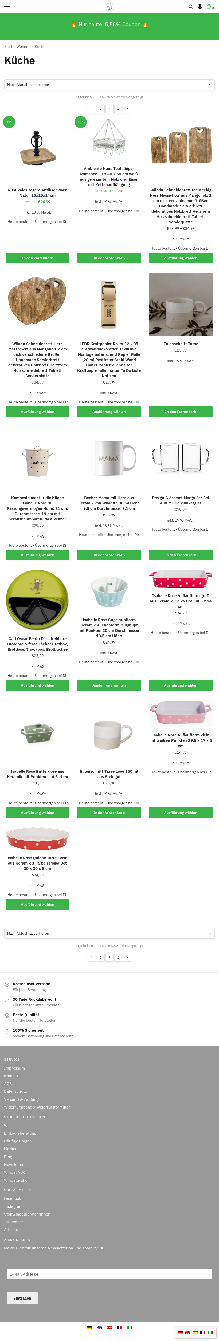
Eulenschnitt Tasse (180, 343)
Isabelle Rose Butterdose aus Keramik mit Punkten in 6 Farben (37, 774)
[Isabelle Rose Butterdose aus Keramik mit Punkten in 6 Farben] (37, 732)
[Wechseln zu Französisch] (120, 1327)
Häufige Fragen (18, 1140)
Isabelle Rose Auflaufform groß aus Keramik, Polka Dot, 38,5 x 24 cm (181, 601)
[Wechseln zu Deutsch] (89, 1327)
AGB (8, 1083)
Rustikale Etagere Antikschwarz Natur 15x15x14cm (37, 192)
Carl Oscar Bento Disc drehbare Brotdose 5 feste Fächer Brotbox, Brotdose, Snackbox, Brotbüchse (37, 644)
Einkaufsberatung (20, 1133)
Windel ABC (14, 1172)
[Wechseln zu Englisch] (99, 1327)
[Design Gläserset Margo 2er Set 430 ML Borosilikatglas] (181, 458)
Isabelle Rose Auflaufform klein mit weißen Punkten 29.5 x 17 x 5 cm (180, 740)
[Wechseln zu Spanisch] (109, 1327)
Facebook (12, 1198)
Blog (8, 1156)
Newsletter (14, 1164)
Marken (11, 1148)
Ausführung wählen (180, 257)
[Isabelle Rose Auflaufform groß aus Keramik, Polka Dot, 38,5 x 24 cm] (181, 579)
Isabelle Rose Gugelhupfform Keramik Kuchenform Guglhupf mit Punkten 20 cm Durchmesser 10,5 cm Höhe (109, 627)
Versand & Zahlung (21, 1099)
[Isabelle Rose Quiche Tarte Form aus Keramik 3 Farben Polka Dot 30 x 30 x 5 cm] (37, 838)
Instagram (13, 1206)
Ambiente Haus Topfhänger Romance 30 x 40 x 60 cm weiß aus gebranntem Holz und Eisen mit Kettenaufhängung (109, 176)
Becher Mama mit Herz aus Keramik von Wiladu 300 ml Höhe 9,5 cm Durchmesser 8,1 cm (109, 503)
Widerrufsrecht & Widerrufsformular (37, 1107)
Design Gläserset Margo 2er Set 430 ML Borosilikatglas (180, 500)
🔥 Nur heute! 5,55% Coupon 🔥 (109, 24)
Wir (7, 1125)
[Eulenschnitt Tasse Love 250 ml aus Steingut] (109, 732)
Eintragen (22, 1298)
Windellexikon (17, 1180)
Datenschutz (15, 1091)
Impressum (14, 1068)
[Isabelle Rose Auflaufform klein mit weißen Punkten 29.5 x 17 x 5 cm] (181, 713)
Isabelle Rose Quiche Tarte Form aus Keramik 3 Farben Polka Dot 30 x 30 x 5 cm (37, 863)
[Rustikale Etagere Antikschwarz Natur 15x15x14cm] (37, 150)
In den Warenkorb (37, 257)
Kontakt (11, 1075)
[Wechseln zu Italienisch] (130, 1327)
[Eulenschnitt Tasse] (181, 304)
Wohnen (23, 46)
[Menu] (12, 7)
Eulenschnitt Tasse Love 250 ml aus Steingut (109, 774)
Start (8, 46)
